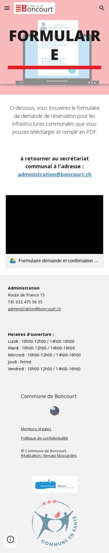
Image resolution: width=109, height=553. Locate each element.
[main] (55, 47)
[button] (7, 8)
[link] (55, 231)
